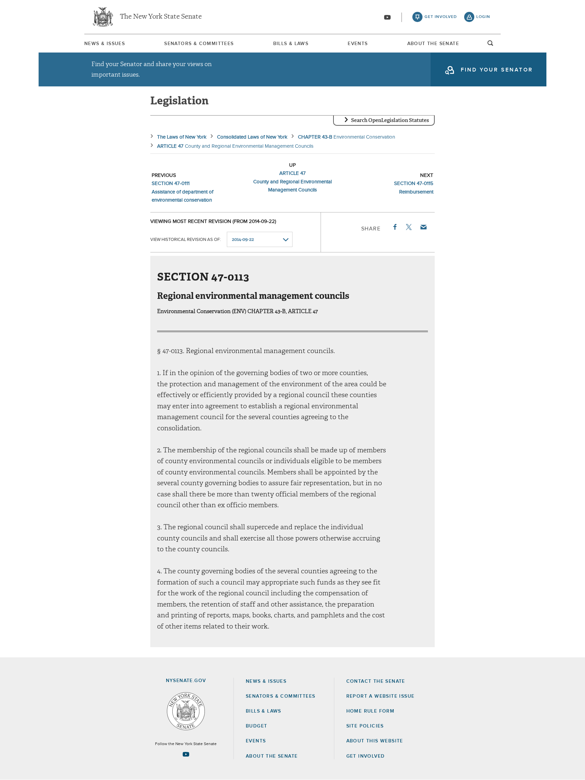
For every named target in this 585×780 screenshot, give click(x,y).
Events (358, 43)
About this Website (374, 741)
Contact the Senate (375, 681)
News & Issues (104, 43)
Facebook (394, 227)
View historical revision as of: (185, 240)
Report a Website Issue (380, 696)
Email (423, 227)
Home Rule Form (370, 711)
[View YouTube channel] (387, 17)
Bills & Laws (291, 43)
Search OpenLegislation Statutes (390, 120)
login (483, 17)
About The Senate (433, 43)
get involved (441, 17)
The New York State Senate (161, 17)
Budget (256, 726)
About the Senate (272, 756)
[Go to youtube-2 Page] (186, 754)
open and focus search (490, 45)
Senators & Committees (199, 43)
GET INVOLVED (365, 756)
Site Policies (365, 726)
